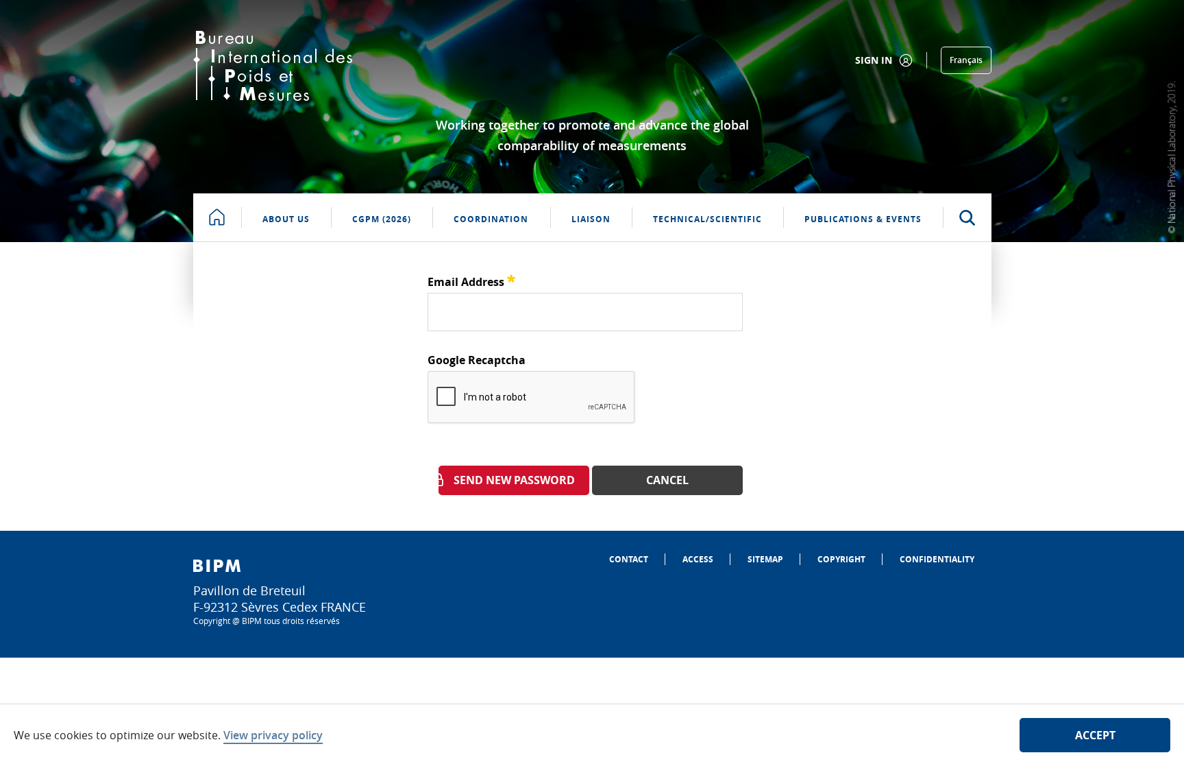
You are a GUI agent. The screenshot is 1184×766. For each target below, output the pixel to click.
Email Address (471, 280)
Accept (1095, 735)
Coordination (491, 219)
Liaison (590, 219)
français (966, 60)
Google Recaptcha (477, 360)
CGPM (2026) (381, 219)
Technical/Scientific (707, 219)
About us (286, 219)
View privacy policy (273, 735)
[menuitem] (628, 559)
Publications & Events (863, 219)
